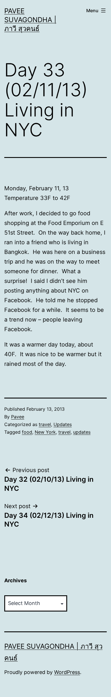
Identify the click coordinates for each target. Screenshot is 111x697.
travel (45, 424)
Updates (63, 424)
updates (82, 432)
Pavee (17, 417)
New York (45, 432)
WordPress (67, 672)
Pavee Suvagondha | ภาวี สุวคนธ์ (30, 20)
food (27, 432)
